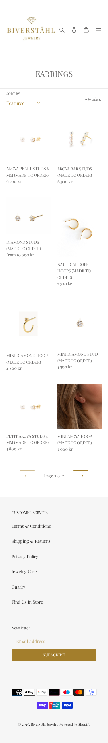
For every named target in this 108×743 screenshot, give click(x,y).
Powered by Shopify (74, 724)
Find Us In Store (27, 602)
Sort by (13, 93)
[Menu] (98, 29)
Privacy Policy (25, 556)
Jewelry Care (24, 571)
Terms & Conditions (31, 526)
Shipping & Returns (31, 541)
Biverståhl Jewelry (44, 724)
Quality (18, 587)
